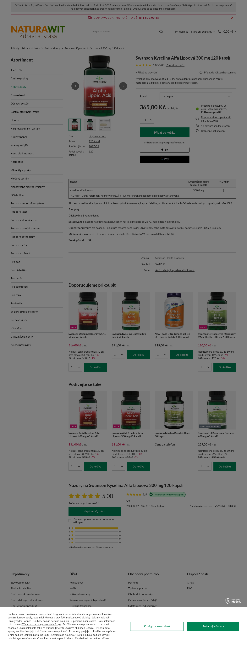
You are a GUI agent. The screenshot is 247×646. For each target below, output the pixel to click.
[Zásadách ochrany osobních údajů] (41, 624)
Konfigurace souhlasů (157, 626)
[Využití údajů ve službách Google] (74, 628)
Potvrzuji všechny (213, 626)
